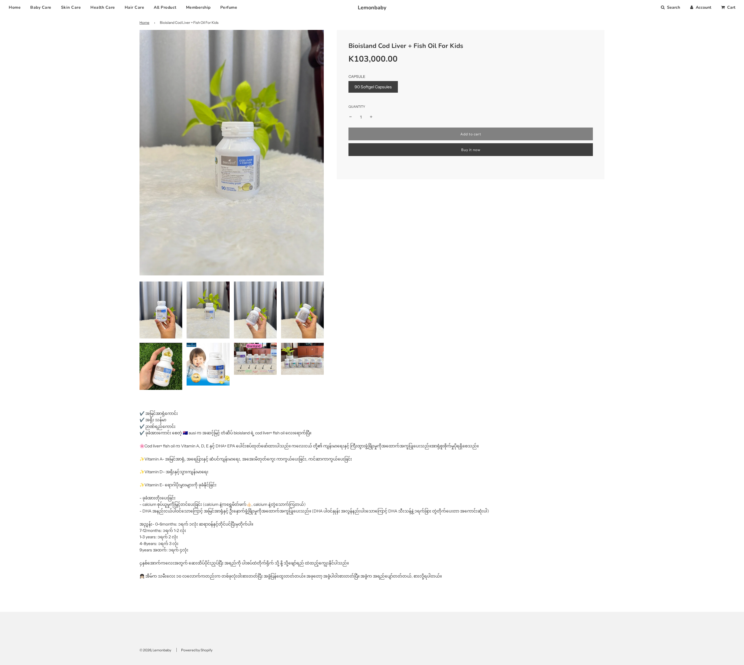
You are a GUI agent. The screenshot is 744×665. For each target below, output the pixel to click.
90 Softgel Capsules (373, 86)
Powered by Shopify (196, 650)
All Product (165, 7)
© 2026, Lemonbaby (155, 650)
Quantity (356, 107)
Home (15, 7)
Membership (198, 7)
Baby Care (40, 7)
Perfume (228, 7)
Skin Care (71, 7)
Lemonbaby (372, 7)
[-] (350, 117)
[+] (371, 117)
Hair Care (134, 7)
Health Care (102, 7)
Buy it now (470, 150)
